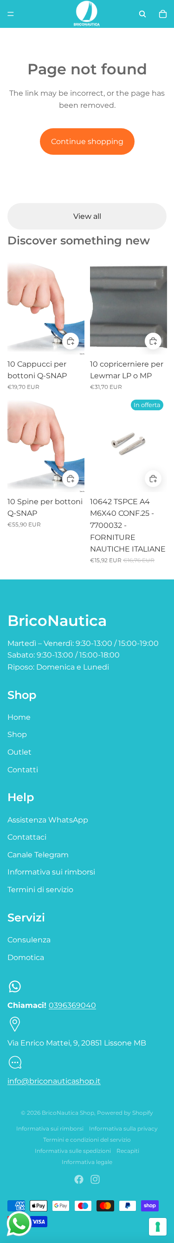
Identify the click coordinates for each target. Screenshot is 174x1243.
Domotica (25, 957)
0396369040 (72, 1005)
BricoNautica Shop (68, 1112)
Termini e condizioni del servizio (87, 1139)
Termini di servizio (40, 889)
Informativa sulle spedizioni (73, 1150)
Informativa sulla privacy (123, 1128)
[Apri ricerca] (142, 14)
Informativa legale (87, 1161)
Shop (17, 734)
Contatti (22, 769)
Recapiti (127, 1150)
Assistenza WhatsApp (47, 820)
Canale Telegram (38, 854)
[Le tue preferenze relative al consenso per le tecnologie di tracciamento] (158, 1227)
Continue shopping (87, 141)
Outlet (19, 752)
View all (87, 216)
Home (19, 717)
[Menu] (10, 14)
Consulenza (29, 939)
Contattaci (26, 837)
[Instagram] (95, 1179)
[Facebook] (78, 1179)
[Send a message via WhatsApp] (19, 1223)
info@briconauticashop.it (54, 1081)
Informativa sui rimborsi (51, 872)
